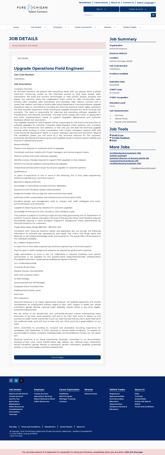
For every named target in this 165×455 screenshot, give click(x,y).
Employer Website (118, 53)
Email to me (117, 135)
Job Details (23, 58)
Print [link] (114, 140)
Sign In (99, 9)
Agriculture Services (43, 396)
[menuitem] (16, 27)
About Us (115, 2)
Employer (57, 27)
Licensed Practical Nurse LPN (124, 161)
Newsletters (85, 2)
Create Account (136, 9)
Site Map (13, 427)
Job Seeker (36, 27)
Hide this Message (134, 452)
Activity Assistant (118, 156)
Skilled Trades (129, 27)
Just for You (14, 399)
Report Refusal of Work (44, 399)
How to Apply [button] (57, 357)
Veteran (107, 27)
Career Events (101, 2)
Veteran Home (90, 394)
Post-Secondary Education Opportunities (117, 401)
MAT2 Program (65, 396)
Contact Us (128, 2)
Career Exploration (83, 27)
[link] (32, 8)
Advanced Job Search (18, 394)
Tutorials (13, 414)
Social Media (140, 399)
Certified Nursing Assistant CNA (125, 153)
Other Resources (16, 407)
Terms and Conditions (144, 407)
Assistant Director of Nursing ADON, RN (129, 158)
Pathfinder (64, 394)
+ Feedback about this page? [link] (143, 168)
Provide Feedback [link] (121, 138)
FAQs (137, 394)
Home (16, 27)
